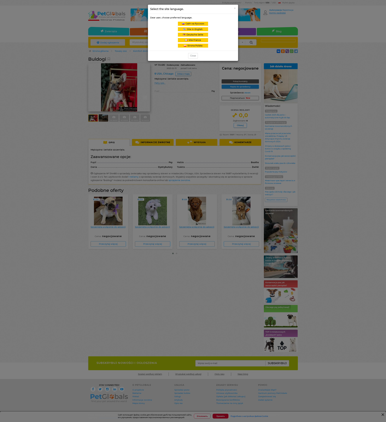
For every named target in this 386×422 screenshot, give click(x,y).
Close (193, 55)
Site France (194, 40)
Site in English (194, 29)
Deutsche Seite (194, 34)
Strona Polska (194, 45)
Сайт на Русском (194, 23)
